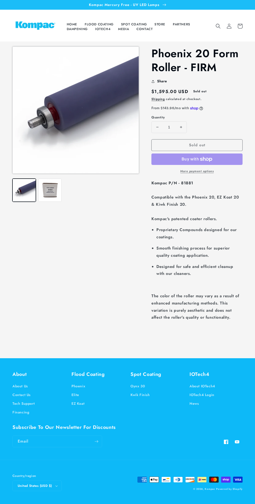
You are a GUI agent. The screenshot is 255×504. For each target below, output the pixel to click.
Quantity (158, 117)
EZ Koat (77, 403)
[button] (100, 24)
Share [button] (162, 81)
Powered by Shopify (229, 489)
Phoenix (78, 386)
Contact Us (21, 394)
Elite (75, 394)
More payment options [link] (197, 171)
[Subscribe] (96, 441)
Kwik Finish (140, 394)
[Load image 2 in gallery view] (50, 190)
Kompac (210, 489)
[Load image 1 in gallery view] (24, 190)
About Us (20, 386)
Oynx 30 (137, 386)
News (194, 403)
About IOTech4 (202, 386)
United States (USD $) (35, 485)
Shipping (158, 99)
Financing (20, 412)
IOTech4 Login (202, 394)
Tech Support (23, 403)
